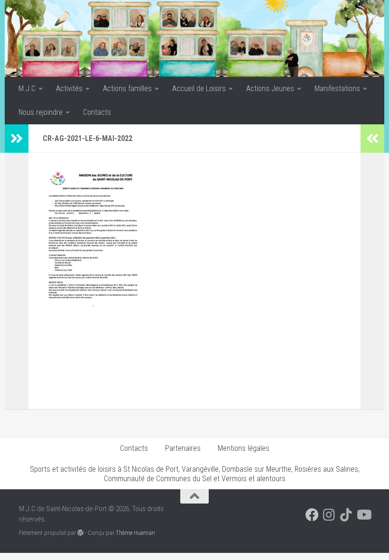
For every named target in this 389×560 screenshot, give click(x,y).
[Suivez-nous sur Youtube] (363, 515)
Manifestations (337, 88)
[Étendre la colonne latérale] (16, 138)
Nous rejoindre (41, 112)
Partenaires (183, 448)
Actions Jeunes (270, 88)
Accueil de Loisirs (199, 88)
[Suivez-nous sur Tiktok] (346, 515)
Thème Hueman (135, 532)
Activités (69, 88)
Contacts (97, 112)
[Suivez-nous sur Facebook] (312, 515)
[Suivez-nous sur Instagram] (329, 515)
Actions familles (127, 88)
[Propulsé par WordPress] (80, 533)
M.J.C (27, 88)
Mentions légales (243, 448)
